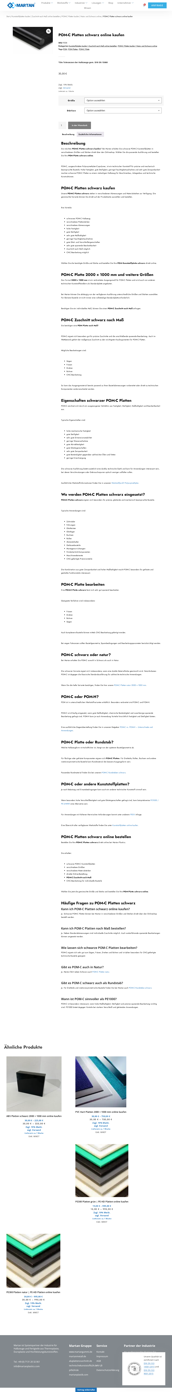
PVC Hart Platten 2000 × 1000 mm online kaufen (100, 1111)
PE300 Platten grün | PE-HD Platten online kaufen (101, 1201)
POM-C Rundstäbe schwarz (140, 987)
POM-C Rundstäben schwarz (114, 772)
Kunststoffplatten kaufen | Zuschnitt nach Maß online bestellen (36, 16)
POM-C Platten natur (100, 971)
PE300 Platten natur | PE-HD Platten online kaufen (33, 1292)
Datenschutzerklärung (107, 1370)
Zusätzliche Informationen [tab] (90, 134)
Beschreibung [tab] (68, 134)
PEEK (132, 814)
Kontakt (100, 1351)
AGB (98, 1360)
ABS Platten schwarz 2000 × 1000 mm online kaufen (34, 1116)
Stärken (71, 110)
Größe (71, 100)
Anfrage (157, 5)
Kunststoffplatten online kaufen (125, 825)
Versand (66, 88)
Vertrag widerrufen (86, 1390)
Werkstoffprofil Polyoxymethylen (125, 483)
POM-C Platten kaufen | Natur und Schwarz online (81, 16)
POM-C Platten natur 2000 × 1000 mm (130, 685)
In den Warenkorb (79, 125)
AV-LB (99, 1365)
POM (65, 49)
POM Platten (73, 49)
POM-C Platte (84, 49)
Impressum (102, 1356)
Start (8, 16)
